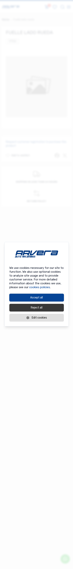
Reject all (36, 307)
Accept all (36, 297)
